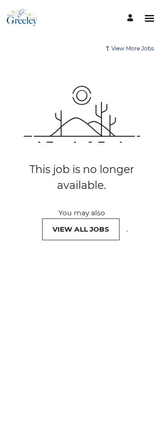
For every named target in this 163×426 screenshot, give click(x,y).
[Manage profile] (131, 18)
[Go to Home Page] (22, 18)
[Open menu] (149, 18)
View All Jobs (81, 229)
